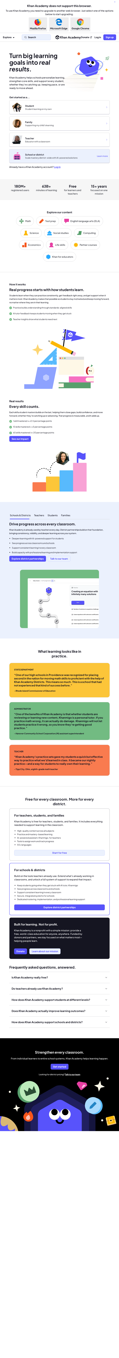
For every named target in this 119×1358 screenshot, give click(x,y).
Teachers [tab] (39, 515)
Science (34, 232)
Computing (89, 232)
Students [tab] (53, 515)
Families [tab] (65, 515)
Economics (34, 244)
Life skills (60, 244)
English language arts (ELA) (85, 221)
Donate (85, 37)
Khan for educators (62, 256)
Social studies (61, 232)
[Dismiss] (115, 2)
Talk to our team (72, 1074)
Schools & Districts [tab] (20, 515)
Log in (97, 37)
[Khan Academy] (68, 37)
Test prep (50, 221)
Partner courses (88, 244)
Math (28, 221)
